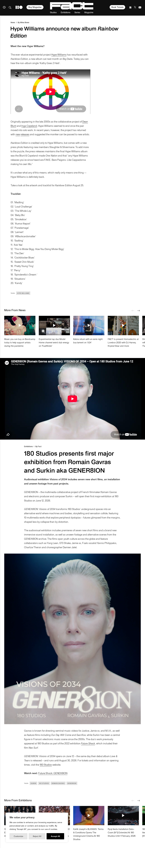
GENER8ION (71, 783)
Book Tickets (117, 7)
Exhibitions (65, 12)
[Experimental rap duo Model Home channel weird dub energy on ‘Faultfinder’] (54, 325)
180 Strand (19, 7)
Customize (18, 836)
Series (77, 12)
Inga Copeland (29, 125)
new (18, 134)
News (13, 22)
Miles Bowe (24, 22)
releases (25, 134)
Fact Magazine (71, 5)
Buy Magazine (34, 7)
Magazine (88, 12)
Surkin (33, 783)
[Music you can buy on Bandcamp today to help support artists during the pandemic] (19, 325)
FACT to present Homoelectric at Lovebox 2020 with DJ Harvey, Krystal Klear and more (123, 342)
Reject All (37, 836)
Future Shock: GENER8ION (52, 773)
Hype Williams (58, 54)
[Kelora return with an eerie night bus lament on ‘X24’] (88, 325)
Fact (39, 446)
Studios (53, 12)
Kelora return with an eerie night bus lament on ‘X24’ (88, 341)
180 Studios (46, 764)
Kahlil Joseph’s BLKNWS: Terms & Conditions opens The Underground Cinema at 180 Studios (88, 834)
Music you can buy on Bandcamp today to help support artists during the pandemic (19, 342)
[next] (138, 310)
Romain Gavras (58, 783)
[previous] (133, 310)
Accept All (55, 836)
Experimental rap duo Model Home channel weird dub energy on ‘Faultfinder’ (54, 342)
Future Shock (88, 743)
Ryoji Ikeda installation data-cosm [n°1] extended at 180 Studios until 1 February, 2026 (122, 832)
